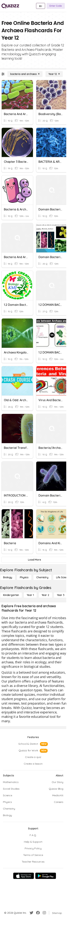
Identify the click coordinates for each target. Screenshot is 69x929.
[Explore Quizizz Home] (10, 5)
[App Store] (23, 876)
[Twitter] (31, 913)
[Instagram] (44, 913)
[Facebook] (38, 913)
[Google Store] (45, 876)
